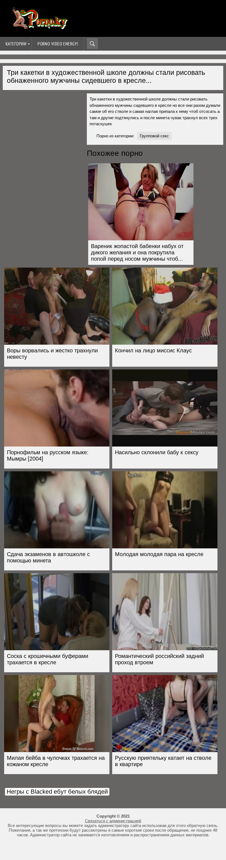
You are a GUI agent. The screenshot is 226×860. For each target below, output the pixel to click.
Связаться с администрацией (113, 820)
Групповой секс (154, 136)
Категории (16, 44)
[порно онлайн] (38, 27)
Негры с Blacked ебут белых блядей (57, 791)
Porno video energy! (57, 44)
